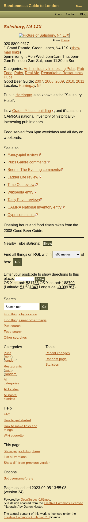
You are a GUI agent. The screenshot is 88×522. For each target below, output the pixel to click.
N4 (39, 86)
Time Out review (21, 185)
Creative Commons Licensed (63, 503)
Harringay (27, 86)
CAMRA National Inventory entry (34, 207)
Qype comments (21, 215)
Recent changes (58, 353)
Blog (83, 14)
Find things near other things (25, 320)
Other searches (15, 337)
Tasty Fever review (23, 200)
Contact (71, 14)
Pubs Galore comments (27, 162)
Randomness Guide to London (31, 6)
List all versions (15, 457)
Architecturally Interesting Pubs (49, 69)
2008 (49, 81)
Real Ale (32, 73)
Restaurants (13, 366)
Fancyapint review (23, 155)
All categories (11, 381)
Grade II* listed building (31, 111)
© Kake (65, 40)
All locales (11, 389)
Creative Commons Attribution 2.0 (27, 517)
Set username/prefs (18, 478)
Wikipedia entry (20, 192)
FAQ (7, 414)
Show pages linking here (22, 451)
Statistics (52, 364)
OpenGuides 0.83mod (35, 499)
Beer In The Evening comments (34, 170)
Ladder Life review (23, 177)
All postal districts (10, 397)
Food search (13, 331)
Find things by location (20, 314)
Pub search (12, 326)
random (10, 360)
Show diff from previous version (27, 462)
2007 (39, 81)
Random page (56, 359)
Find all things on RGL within (28, 254)
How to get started (17, 420)
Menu (79, 6)
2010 (70, 81)
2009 (59, 81)
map (8, 357)
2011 (80, 81)
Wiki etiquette (14, 435)
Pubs (18, 73)
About (58, 14)
